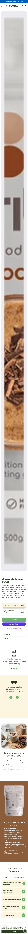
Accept (14, 931)
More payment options (14, 628)
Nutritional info (18, 877)
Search (22, 7)
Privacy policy (19, 928)
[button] (22, 5)
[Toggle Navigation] (1, 6)
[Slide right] (27, 2)
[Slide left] (1, 2)
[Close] (26, 925)
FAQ (5, 877)
